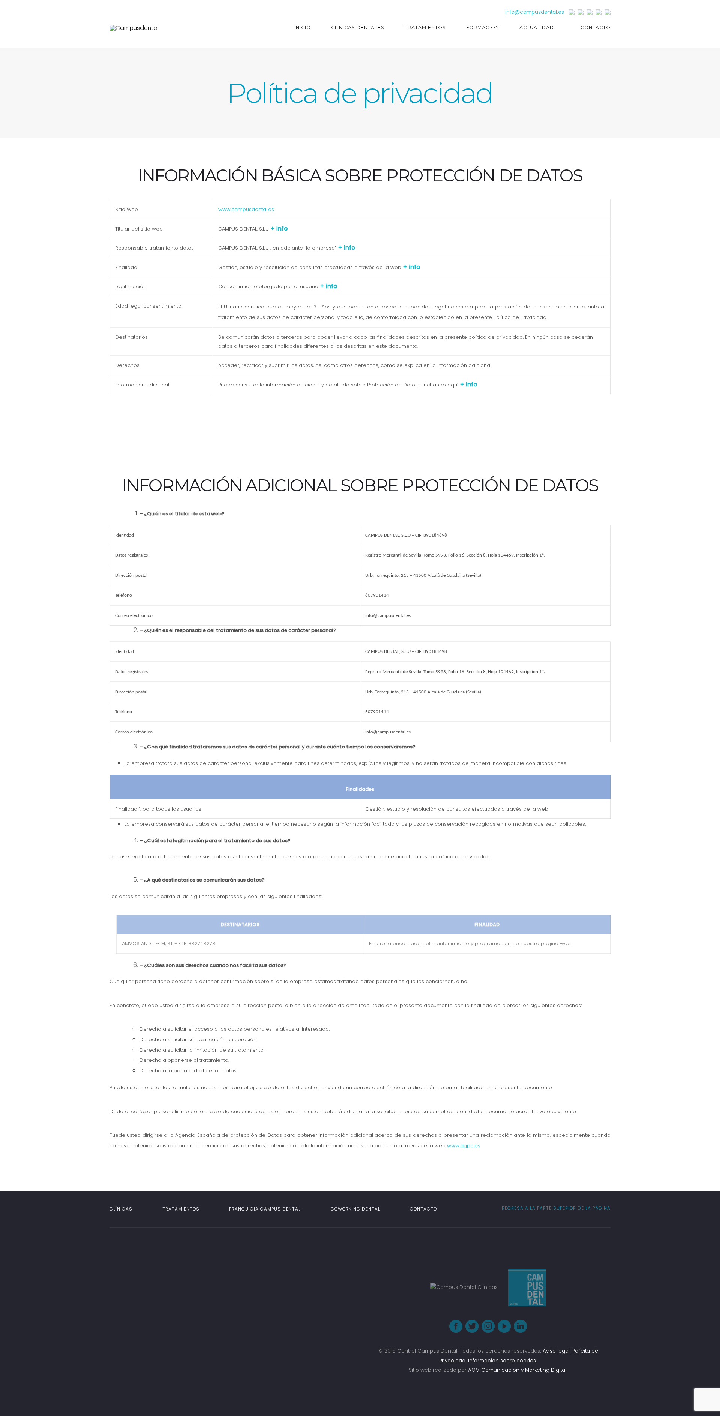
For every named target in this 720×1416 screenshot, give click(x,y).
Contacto (595, 27)
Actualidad (536, 27)
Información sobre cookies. (502, 1360)
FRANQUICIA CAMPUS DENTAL (265, 1209)
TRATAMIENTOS (181, 1209)
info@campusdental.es (534, 12)
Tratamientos (425, 27)
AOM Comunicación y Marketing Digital (517, 1370)
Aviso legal (556, 1351)
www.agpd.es (463, 1145)
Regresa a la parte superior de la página (555, 1208)
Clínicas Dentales (358, 27)
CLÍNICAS (121, 1209)
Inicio (302, 27)
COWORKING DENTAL (355, 1209)
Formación (482, 27)
